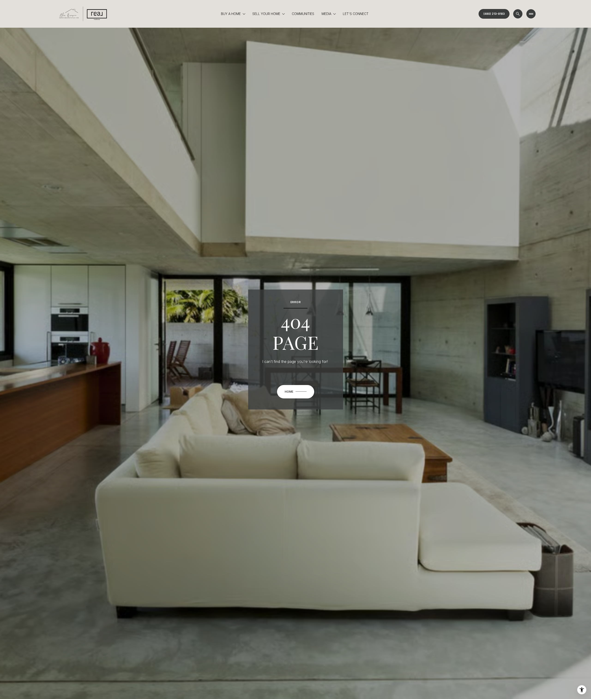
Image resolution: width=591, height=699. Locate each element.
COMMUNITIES (303, 14)
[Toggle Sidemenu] (531, 13)
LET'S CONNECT (355, 14)
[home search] (517, 13)
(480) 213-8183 (494, 13)
